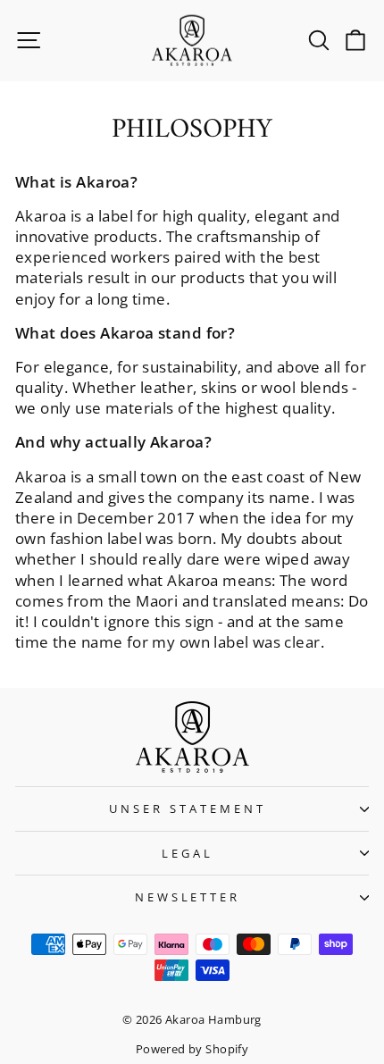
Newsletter (188, 897)
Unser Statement (187, 808)
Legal (187, 853)
